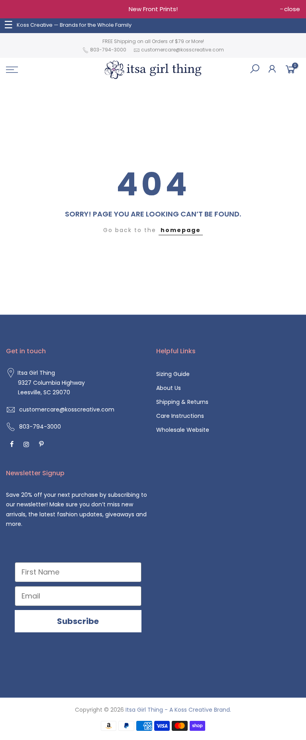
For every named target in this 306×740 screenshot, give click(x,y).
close (292, 9)
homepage (181, 230)
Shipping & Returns (182, 402)
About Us (168, 388)
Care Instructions (180, 416)
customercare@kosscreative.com (182, 49)
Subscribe (78, 621)
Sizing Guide (173, 374)
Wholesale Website (182, 430)
